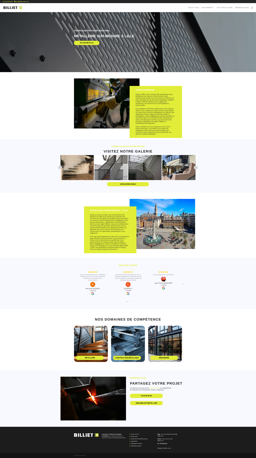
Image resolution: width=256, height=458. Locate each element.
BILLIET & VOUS (193, 7)
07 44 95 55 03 (8, 1)
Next (183, 284)
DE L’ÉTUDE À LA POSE (224, 7)
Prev (60, 168)
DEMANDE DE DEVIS (242, 7)
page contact (154, 388)
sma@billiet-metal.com (163, 448)
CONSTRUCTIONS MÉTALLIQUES (139, 439)
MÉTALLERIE (134, 436)
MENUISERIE (134, 441)
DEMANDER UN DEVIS (136, 443)
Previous (73, 284)
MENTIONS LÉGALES (136, 446)
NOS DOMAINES (207, 7)
